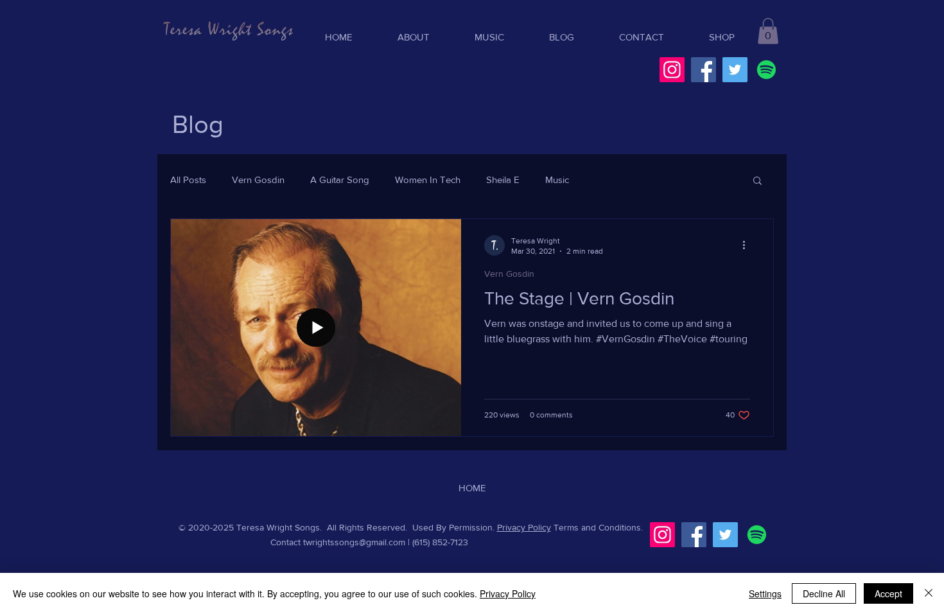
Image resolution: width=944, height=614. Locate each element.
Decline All (824, 593)
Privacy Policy (524, 527)
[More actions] (748, 245)
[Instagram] (672, 69)
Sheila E (503, 179)
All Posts (188, 179)
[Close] (928, 593)
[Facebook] (703, 69)
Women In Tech (427, 179)
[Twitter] (734, 69)
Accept (888, 593)
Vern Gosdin (258, 179)
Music (557, 179)
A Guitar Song (339, 179)
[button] (768, 31)
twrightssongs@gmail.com (354, 542)
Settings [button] (765, 593)
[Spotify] (766, 69)
